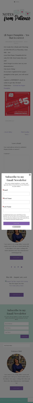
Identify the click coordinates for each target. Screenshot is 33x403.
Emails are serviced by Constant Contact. (14, 219)
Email (5, 190)
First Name (7, 198)
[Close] (28, 175)
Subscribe (16, 223)
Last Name (7, 207)
